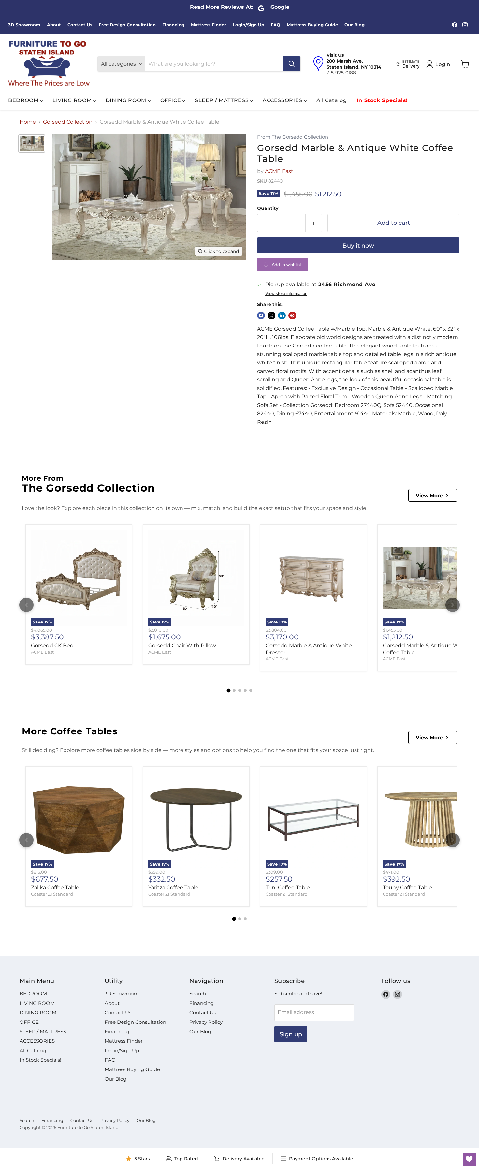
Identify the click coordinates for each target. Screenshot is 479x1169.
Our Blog (354, 25)
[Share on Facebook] (261, 315)
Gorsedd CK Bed (52, 645)
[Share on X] (271, 315)
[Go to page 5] (250, 690)
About (54, 25)
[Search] (291, 63)
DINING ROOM (127, 100)
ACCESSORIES (283, 100)
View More (429, 495)
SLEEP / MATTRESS (222, 100)
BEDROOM (24, 100)
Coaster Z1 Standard (52, 894)
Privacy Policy (206, 1022)
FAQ (275, 25)
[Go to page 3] (239, 690)
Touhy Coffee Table (407, 887)
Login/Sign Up (248, 25)
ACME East (279, 171)
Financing (173, 25)
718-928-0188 (341, 73)
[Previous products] (26, 605)
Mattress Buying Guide (312, 25)
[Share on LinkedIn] (282, 315)
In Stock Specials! (382, 100)
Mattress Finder (208, 25)
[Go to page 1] (228, 691)
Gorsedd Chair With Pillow (182, 645)
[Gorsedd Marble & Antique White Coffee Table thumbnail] (32, 143)
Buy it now (358, 245)
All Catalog (331, 100)
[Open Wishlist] (469, 1159)
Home (28, 122)
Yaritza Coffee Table (173, 887)
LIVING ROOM (72, 100)
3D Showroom (24, 25)
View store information (286, 293)
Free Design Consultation (127, 25)
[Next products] (452, 605)
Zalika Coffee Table (55, 887)
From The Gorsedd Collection (292, 137)
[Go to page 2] (234, 690)
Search (197, 994)
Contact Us (79, 25)
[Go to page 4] (245, 690)
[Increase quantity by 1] (314, 223)
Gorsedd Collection (68, 122)
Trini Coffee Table (288, 887)
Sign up (291, 1034)
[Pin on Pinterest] (292, 315)
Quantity (267, 208)
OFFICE (171, 100)
